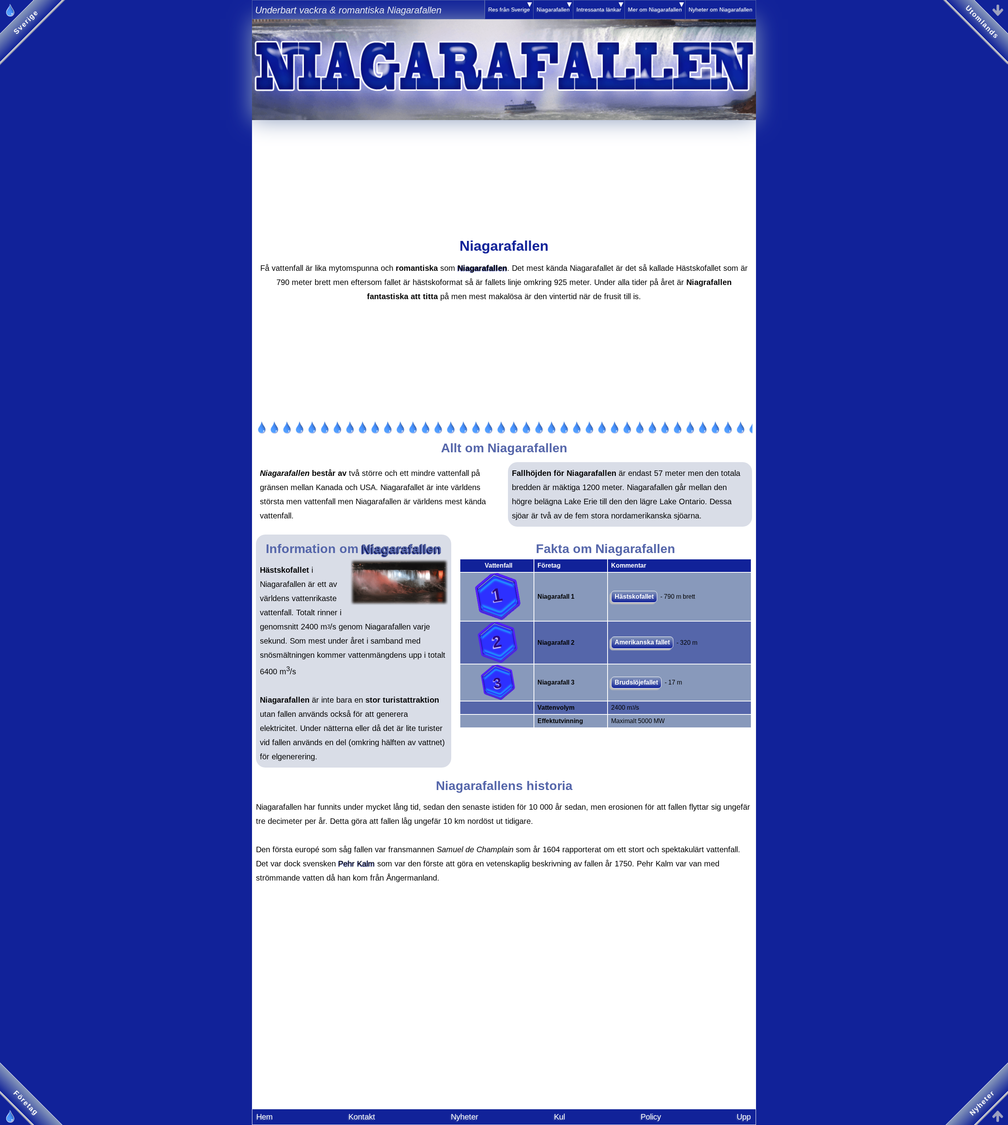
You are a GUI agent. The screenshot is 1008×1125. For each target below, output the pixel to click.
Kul (559, 1116)
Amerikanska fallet (642, 642)
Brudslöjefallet (636, 682)
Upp (744, 1116)
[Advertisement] (504, 175)
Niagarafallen (553, 9)
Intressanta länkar (598, 9)
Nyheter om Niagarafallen (720, 9)
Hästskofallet (634, 596)
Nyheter (464, 1116)
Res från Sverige (509, 9)
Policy (651, 1116)
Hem (264, 1116)
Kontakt (361, 1116)
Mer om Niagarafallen (655, 9)
